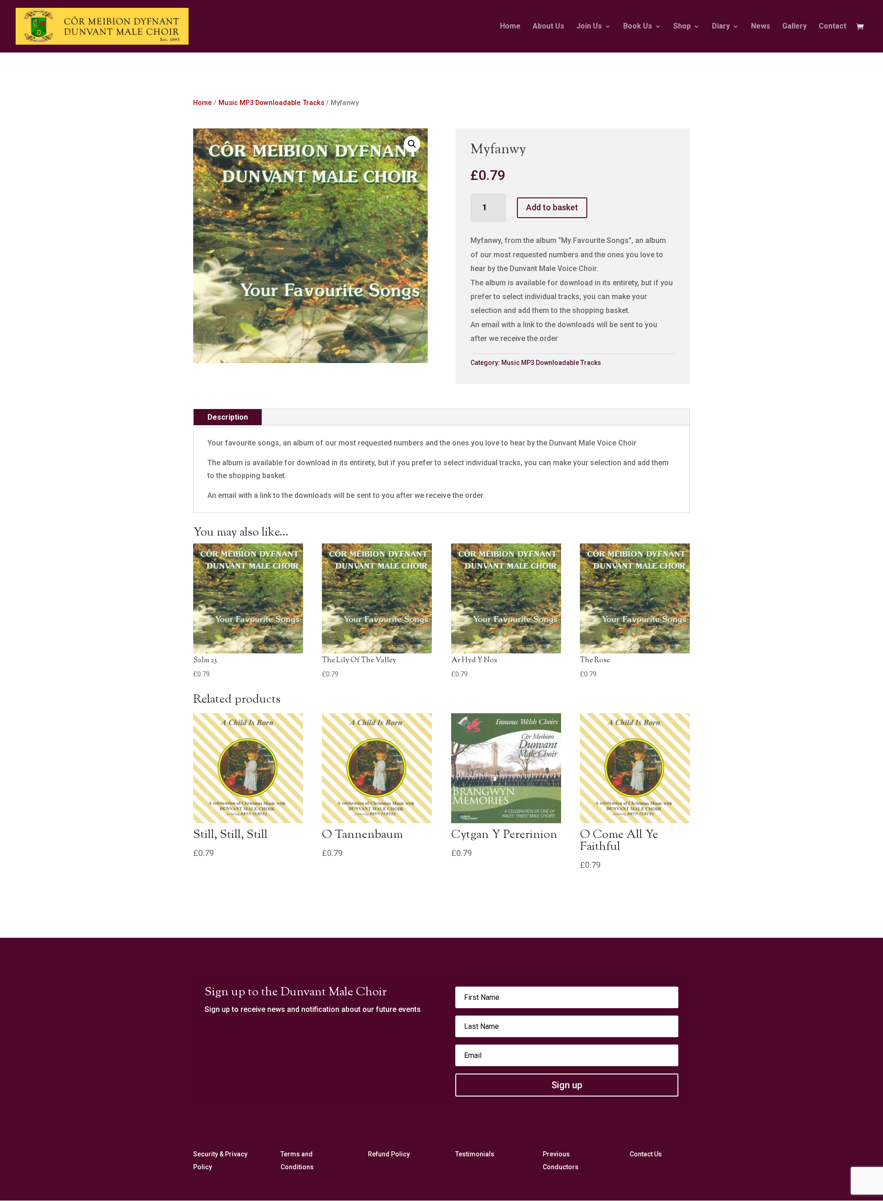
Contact (832, 26)
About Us (548, 26)
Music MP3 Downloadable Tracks (271, 102)
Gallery (794, 26)
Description (227, 417)
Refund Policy (389, 1154)
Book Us (637, 26)
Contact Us (646, 1154)
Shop (682, 26)
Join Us (589, 26)
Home (510, 26)
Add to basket (552, 207)
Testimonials (474, 1154)
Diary (721, 26)
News (760, 26)
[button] (412, 144)
